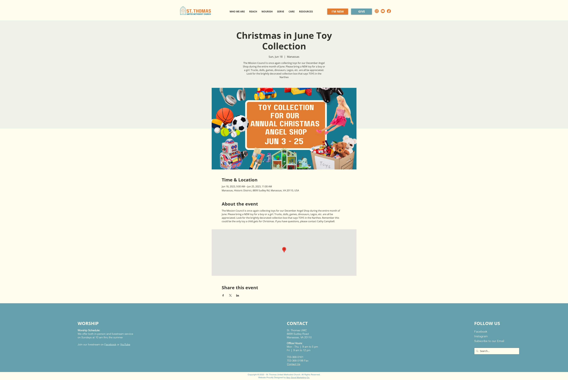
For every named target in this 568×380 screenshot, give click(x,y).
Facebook (110, 344)
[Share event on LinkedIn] (237, 295)
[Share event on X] (230, 295)
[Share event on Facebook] (223, 295)
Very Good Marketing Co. (298, 377)
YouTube (125, 344)
